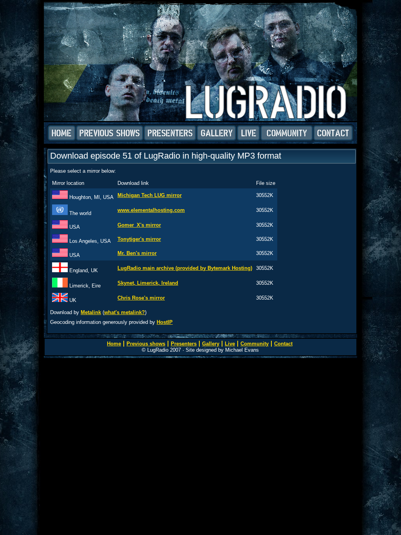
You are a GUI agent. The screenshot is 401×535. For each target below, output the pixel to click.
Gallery (217, 133)
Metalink (91, 312)
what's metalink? (124, 312)
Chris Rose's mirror (141, 298)
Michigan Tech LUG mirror (149, 195)
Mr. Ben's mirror (137, 253)
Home (62, 133)
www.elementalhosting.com (151, 210)
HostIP (165, 322)
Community (286, 133)
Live (248, 133)
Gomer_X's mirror (139, 225)
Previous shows (109, 133)
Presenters (170, 133)
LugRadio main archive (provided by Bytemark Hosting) (184, 268)
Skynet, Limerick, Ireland (147, 283)
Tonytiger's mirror (139, 239)
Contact (333, 133)
